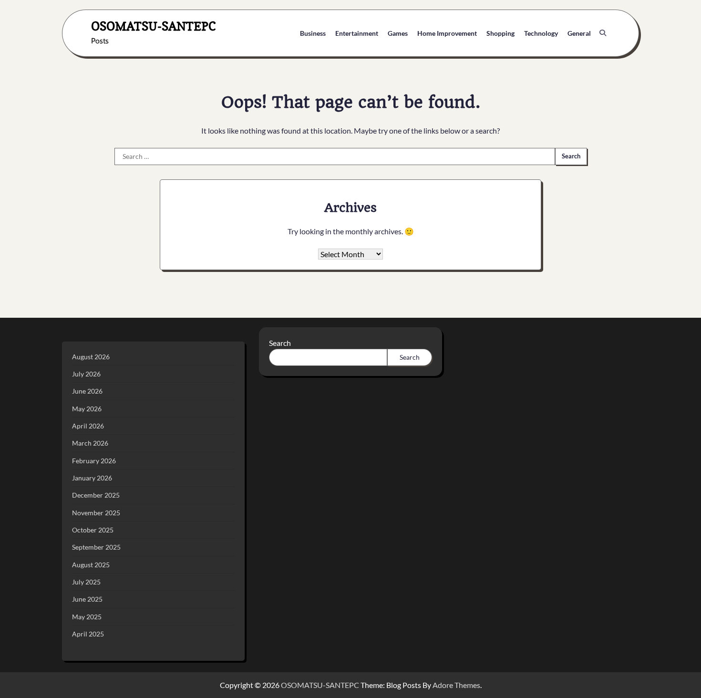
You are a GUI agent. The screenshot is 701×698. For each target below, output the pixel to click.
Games (398, 33)
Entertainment (356, 33)
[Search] (603, 33)
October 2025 (92, 530)
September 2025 (96, 547)
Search (280, 342)
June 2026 (87, 391)
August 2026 (91, 357)
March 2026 (90, 443)
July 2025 (86, 582)
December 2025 (96, 495)
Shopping (500, 33)
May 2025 (87, 617)
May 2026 (87, 409)
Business (313, 33)
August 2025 (91, 565)
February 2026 (94, 461)
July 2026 (86, 374)
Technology (541, 33)
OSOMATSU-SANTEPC (153, 26)
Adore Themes (456, 684)
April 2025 (88, 634)
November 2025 (96, 513)
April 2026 (88, 426)
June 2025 (87, 599)
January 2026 (92, 478)
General (579, 33)
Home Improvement (447, 33)
